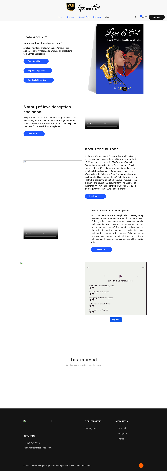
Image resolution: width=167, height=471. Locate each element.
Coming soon (91, 428)
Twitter (121, 439)
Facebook (122, 428)
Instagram (122, 433)
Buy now (156, 17)
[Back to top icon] (141, 465)
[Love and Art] (83, 7)
